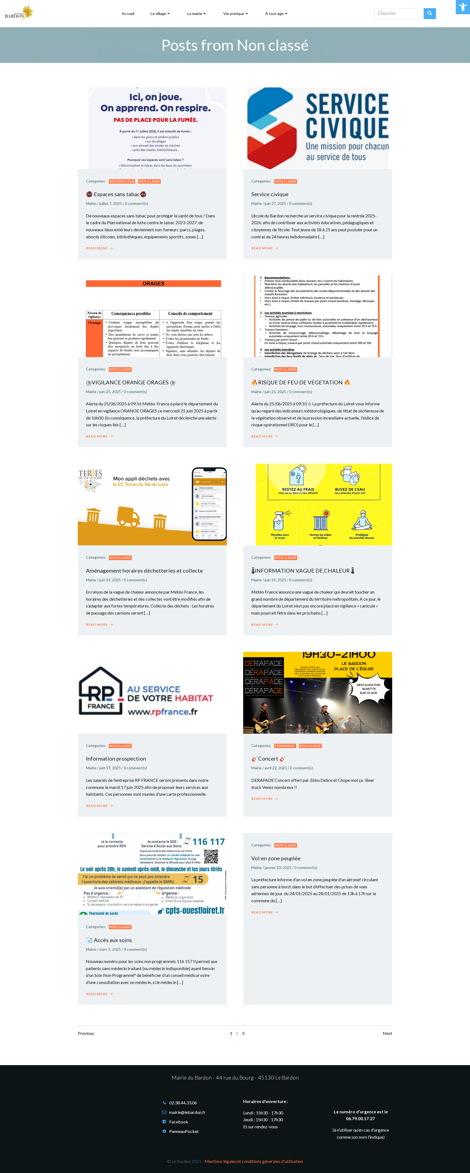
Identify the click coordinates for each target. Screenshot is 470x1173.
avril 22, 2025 (276, 767)
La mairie (194, 13)
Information (122, 181)
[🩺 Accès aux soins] (152, 873)
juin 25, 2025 (110, 391)
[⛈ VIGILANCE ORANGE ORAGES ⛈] (152, 315)
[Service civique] (317, 127)
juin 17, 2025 (110, 767)
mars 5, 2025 (110, 949)
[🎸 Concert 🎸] (317, 692)
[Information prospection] (152, 692)
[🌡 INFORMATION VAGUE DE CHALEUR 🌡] (317, 503)
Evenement (285, 745)
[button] (463, 7)
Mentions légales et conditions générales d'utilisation (254, 1161)
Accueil (128, 13)
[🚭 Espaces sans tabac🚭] (152, 127)
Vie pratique (233, 13)
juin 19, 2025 (110, 580)
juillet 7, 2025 (110, 203)
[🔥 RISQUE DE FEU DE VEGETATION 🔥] (317, 315)
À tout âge (274, 13)
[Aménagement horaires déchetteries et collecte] (152, 503)
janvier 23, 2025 (278, 867)
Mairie (91, 203)
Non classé (149, 181)
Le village (158, 13)
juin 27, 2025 (275, 203)
